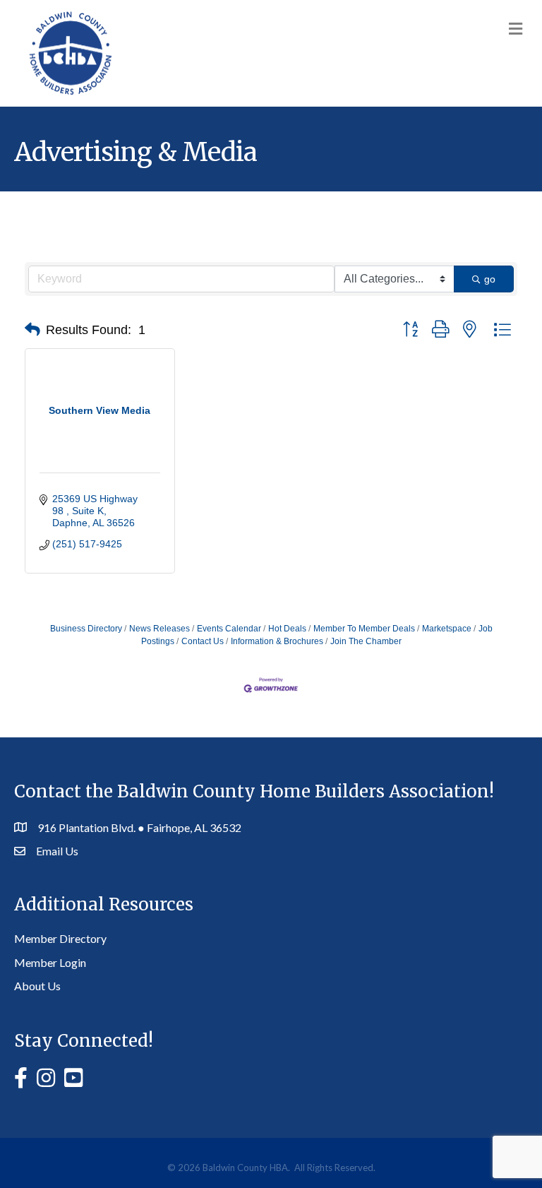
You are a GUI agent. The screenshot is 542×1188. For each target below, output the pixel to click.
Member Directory (60, 938)
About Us (37, 985)
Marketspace (446, 629)
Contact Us (202, 641)
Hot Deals (287, 629)
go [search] (489, 279)
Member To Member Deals (364, 629)
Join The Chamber (366, 641)
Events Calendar (229, 629)
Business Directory (86, 629)
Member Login (50, 962)
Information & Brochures (277, 641)
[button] (32, 330)
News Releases (159, 629)
